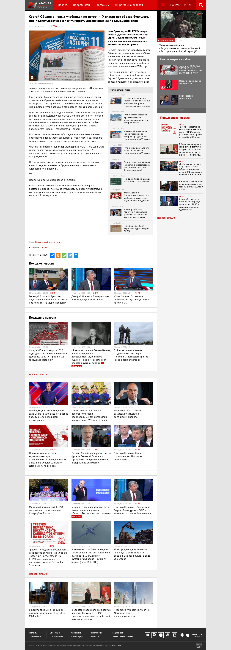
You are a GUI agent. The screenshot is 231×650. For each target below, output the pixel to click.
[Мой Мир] (76, 255)
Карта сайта (116, 646)
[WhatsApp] (64, 255)
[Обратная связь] (163, 5)
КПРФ (45, 247)
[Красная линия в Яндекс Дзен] (161, 635)
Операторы (55, 633)
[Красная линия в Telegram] (154, 635)
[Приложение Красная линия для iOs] (188, 635)
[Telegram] (70, 255)
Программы (102, 5)
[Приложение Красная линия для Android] (182, 635)
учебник (47, 242)
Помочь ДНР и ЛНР (182, 5)
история (57, 242)
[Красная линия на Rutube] (174, 635)
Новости (63, 5)
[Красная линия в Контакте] (147, 635)
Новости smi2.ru (38, 374)
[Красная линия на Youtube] (167, 635)
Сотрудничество (57, 637)
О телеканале (35, 637)
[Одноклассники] (58, 255)
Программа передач (130, 5)
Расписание (76, 633)
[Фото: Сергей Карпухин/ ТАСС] (66, 56)
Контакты (33, 633)
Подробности (81, 5)
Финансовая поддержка (122, 637)
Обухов (39, 242)
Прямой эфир (76, 637)
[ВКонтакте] (52, 255)
